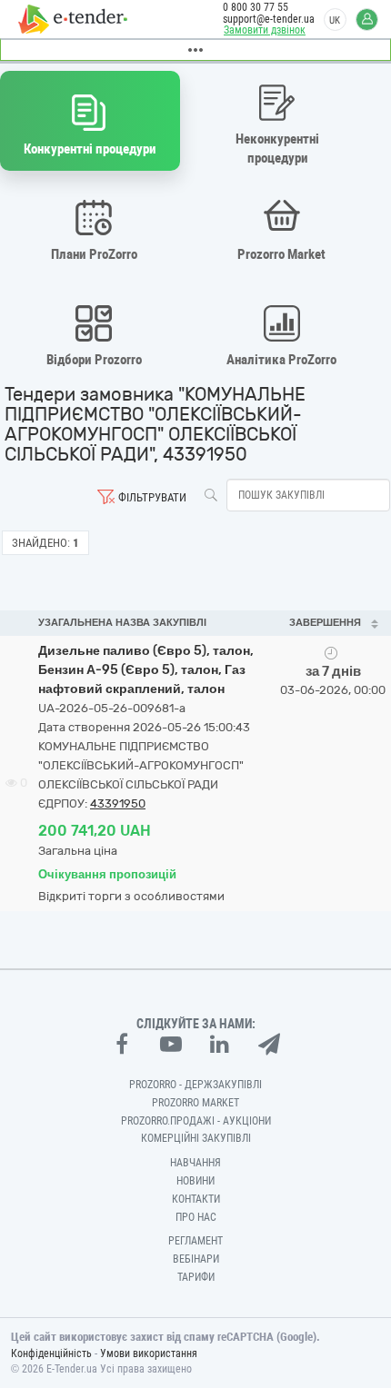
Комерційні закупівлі (196, 1138)
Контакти (196, 1199)
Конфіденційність (51, 1353)
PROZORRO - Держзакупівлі (195, 1084)
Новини (195, 1181)
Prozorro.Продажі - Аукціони (196, 1121)
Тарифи (196, 1277)
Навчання (195, 1162)
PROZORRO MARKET (195, 1102)
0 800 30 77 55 (255, 7)
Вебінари (196, 1259)
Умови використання (148, 1353)
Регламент (195, 1240)
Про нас (195, 1217)
